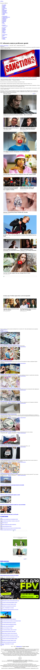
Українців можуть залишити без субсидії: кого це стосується (10, 388)
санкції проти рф (3, 329)
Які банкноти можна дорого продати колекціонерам (9, 374)
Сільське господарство (6, 17)
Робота (3, 35)
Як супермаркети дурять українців (6, 360)
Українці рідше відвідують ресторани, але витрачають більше (10, 620)
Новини (3, 38)
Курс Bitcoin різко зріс (4, 522)
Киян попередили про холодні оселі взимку (9, 575)
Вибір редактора (4, 561)
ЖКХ (3, 22)
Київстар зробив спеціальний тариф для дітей (10, 494)
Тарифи (3, 13)
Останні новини (4, 516)
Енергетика (4, 11)
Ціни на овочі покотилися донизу (6, 526)
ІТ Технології (4, 37)
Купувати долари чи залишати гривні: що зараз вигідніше (10, 344)
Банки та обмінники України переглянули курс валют (9, 609)
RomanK (9, 346)
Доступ (3, 23)
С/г (2, 36)
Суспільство (4, 19)
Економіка (4, 5)
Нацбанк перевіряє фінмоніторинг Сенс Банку (8, 529)
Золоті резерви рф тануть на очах (5, 611)
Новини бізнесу (5, 25)
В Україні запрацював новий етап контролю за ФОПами (9, 459)
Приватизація (4, 10)
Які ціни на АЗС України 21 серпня (6, 627)
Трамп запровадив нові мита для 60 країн (9, 514)
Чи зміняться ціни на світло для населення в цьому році (9, 600)
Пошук (3, 14)
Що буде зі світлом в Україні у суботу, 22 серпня (8, 629)
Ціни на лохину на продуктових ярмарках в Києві (8, 602)
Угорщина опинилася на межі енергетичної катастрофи (12, 484)
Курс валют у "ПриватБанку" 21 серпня (7, 607)
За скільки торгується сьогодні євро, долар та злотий (9, 473)
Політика (3, 7)
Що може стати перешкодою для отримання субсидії (9, 519)
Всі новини (4, 4)
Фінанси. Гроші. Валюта (4, 45)
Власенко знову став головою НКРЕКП (7, 626)
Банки (3, 9)
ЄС (6, 329)
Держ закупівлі (4, 12)
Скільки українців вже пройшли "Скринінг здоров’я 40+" (10, 520)
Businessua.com (19, 646)
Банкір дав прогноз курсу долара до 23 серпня (8, 431)
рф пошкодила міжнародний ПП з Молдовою (8, 631)
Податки (3, 32)
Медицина (4, 20)
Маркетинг (4, 18)
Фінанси (3, 6)
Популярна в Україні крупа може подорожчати (8, 524)
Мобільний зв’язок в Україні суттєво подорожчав (8, 633)
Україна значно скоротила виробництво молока (8, 624)
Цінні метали (4, 8)
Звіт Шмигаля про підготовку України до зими (8, 604)
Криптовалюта (4, 16)
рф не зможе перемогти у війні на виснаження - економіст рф (10, 401)
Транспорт (4, 21)
